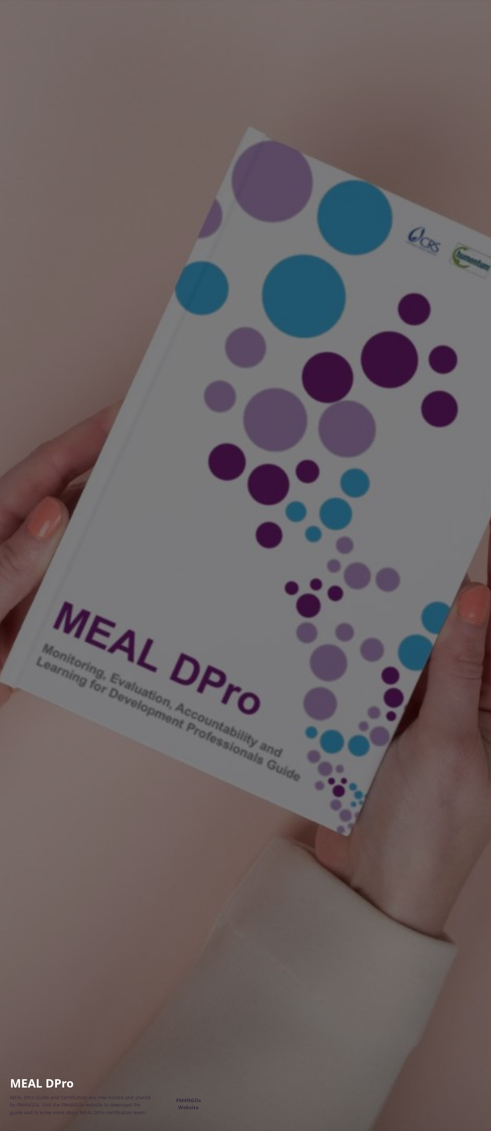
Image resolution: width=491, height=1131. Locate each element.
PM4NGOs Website (188, 1104)
